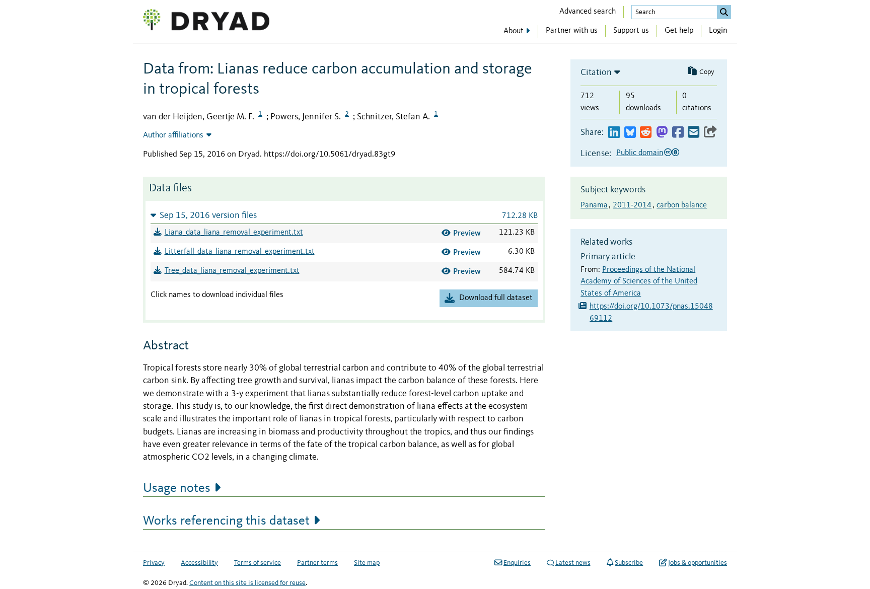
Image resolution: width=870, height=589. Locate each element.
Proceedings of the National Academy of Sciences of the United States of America (639, 282)
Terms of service (257, 562)
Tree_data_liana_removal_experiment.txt (232, 271)
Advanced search (587, 12)
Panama (594, 205)
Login (718, 31)
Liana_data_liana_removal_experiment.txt (234, 233)
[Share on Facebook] (678, 132)
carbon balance (682, 205)
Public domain (639, 153)
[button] (344, 215)
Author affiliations (173, 135)
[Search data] (724, 12)
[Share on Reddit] (645, 132)
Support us (631, 31)
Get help (679, 31)
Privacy (154, 562)
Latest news (573, 562)
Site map (367, 562)
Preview (467, 233)
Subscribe (629, 562)
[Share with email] (693, 132)
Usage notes (176, 488)
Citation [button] (596, 72)
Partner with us (572, 31)
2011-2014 (632, 205)
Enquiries (517, 562)
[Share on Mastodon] (662, 132)
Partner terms (317, 562)
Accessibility (199, 562)
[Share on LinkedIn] (614, 132)
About (513, 31)
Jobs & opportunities (697, 562)
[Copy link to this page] (710, 132)
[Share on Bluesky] (630, 132)
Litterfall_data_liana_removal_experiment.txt (240, 252)
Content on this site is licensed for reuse (247, 582)
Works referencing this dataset (226, 521)
